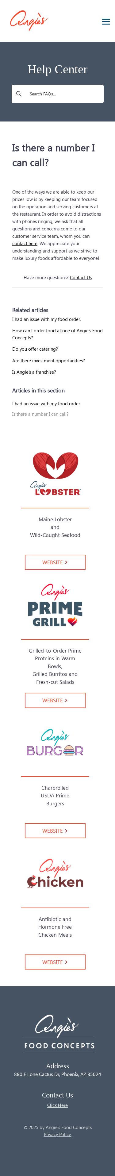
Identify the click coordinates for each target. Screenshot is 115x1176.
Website (53, 562)
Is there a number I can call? (40, 414)
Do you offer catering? (35, 349)
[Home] (57, 1036)
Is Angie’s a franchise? (34, 372)
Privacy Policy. (57, 1134)
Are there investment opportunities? (48, 360)
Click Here (57, 1105)
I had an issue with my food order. (46, 403)
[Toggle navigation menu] (104, 20)
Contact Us (81, 277)
